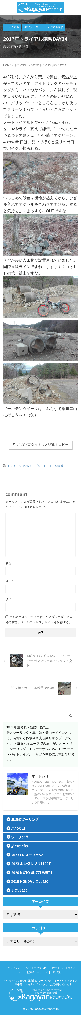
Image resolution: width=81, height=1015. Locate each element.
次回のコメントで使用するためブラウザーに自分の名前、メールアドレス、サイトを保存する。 (39, 619)
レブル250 (19, 890)
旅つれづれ (20, 845)
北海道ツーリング (25, 819)
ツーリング (20, 837)
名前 (8, 563)
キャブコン (14, 967)
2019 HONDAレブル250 (29, 881)
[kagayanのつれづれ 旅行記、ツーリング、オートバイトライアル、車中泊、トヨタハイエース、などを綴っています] (40, 7)
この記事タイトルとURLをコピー (43, 444)
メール (9, 581)
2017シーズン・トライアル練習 (43, 465)
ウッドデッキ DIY (36, 967)
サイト (9, 599)
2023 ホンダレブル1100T (31, 863)
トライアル (14, 465)
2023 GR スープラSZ (27, 854)
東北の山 (18, 828)
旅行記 (57, 972)
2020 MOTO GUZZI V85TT (32, 872)
